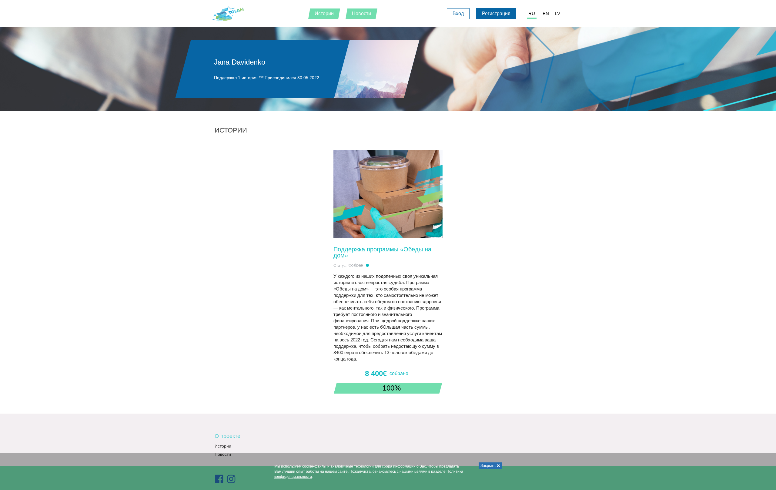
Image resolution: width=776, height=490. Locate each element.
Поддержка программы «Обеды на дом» (382, 252)
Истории (223, 446)
